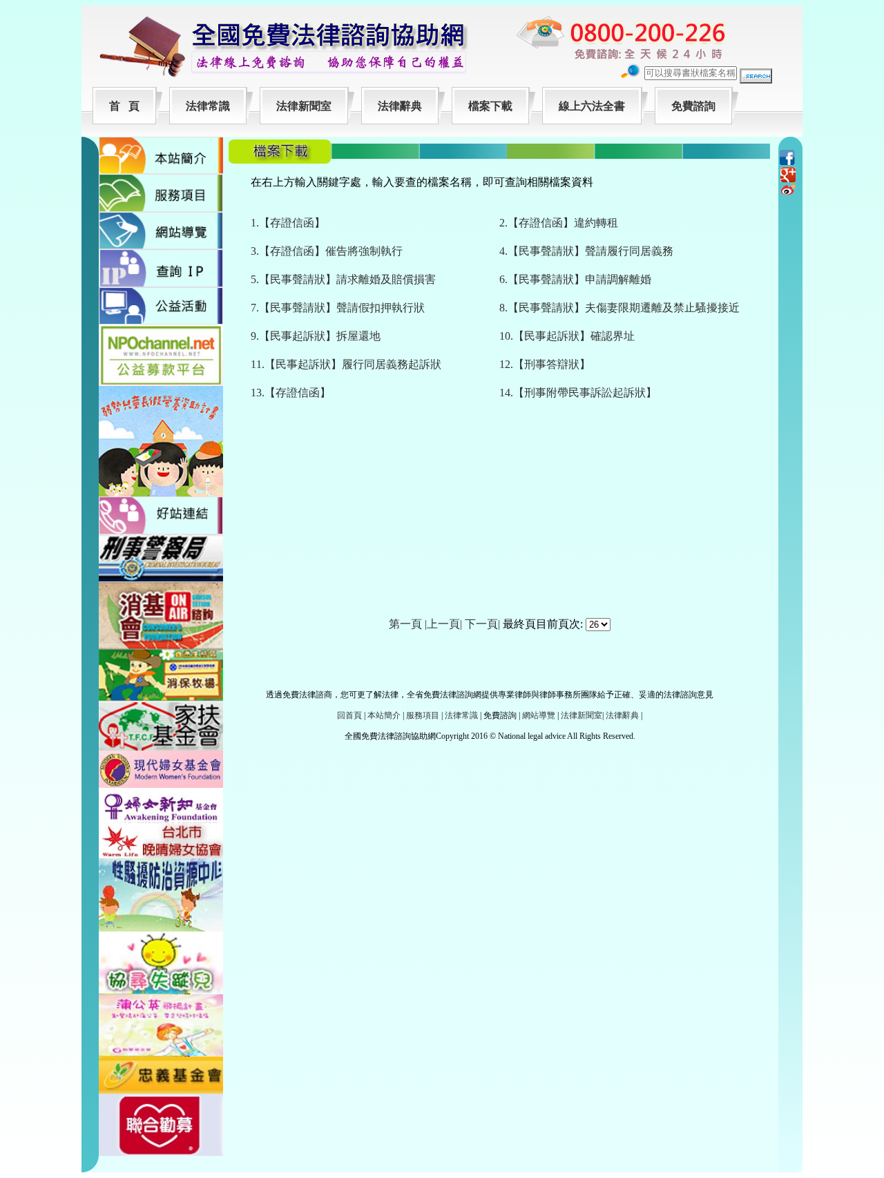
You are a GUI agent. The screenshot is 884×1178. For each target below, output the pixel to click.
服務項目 (422, 715)
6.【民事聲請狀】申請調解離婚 (575, 279)
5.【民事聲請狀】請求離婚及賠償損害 (343, 279)
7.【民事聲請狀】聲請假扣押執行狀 (338, 307)
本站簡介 (384, 715)
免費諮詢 (693, 106)
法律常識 (208, 106)
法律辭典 (400, 106)
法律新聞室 (304, 106)
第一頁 (405, 624)
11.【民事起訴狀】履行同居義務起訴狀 (346, 364)
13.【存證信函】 (291, 392)
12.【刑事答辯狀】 (544, 364)
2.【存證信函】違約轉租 (558, 223)
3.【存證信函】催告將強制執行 (327, 251)
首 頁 (124, 106)
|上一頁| (443, 624)
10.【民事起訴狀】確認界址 (567, 336)
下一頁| (482, 624)
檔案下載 (490, 106)
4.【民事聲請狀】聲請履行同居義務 (586, 251)
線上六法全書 (592, 106)
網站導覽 (538, 715)
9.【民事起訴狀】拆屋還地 (316, 336)
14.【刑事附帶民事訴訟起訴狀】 (578, 392)
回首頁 (349, 715)
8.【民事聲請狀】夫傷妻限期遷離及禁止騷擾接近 (619, 307)
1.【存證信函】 (288, 223)
